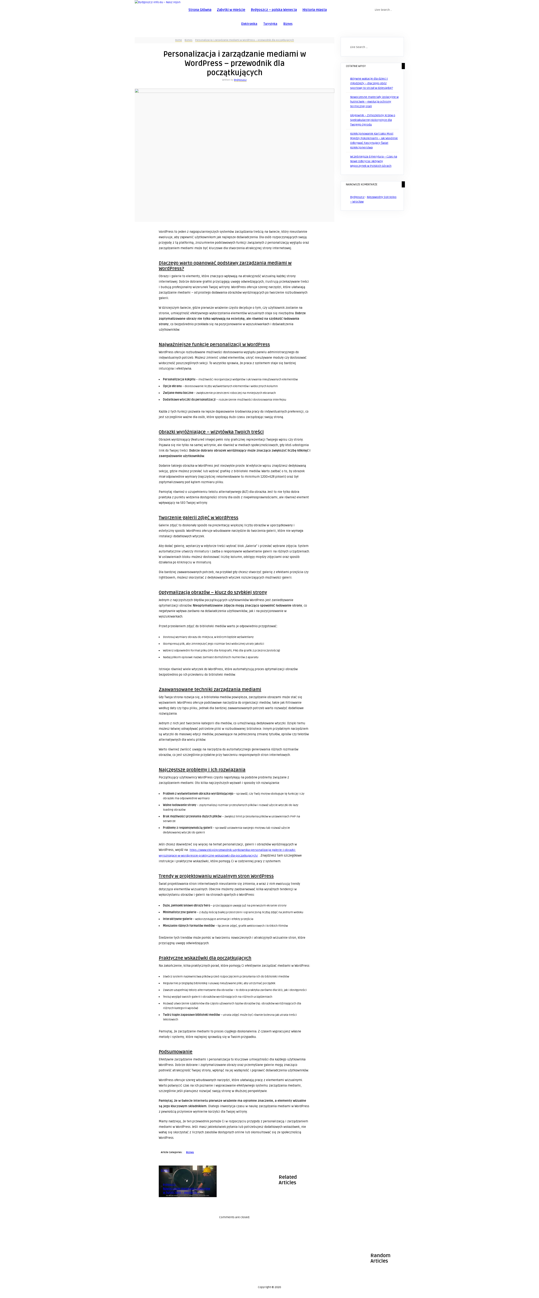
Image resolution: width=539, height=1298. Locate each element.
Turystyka (270, 24)
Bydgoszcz (240, 80)
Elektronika (249, 24)
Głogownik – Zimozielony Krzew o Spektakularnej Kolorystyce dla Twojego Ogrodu (372, 120)
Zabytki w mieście (231, 10)
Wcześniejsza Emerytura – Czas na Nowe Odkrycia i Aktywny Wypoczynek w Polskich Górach (373, 161)
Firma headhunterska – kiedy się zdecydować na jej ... (161, 1269)
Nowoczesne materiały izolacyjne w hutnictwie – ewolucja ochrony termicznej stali (374, 101)
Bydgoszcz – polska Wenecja (274, 10)
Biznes (287, 24)
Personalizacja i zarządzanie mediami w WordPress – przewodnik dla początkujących (244, 40)
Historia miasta (314, 10)
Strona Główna (199, 10)
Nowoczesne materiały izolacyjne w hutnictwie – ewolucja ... (186, 1190)
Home (178, 40)
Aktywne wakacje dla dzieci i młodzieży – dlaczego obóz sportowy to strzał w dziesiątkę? (371, 83)
